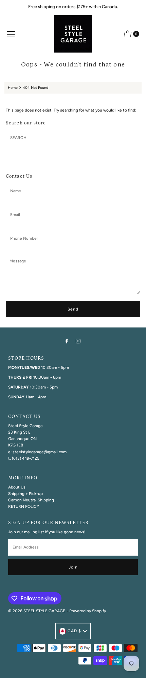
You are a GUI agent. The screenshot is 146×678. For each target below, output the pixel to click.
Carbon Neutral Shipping (31, 500)
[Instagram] (78, 341)
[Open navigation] (11, 34)
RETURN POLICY (23, 506)
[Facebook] (67, 341)
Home (13, 87)
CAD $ (74, 631)
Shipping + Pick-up (25, 493)
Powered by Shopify (87, 611)
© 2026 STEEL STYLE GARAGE (36, 611)
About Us (16, 487)
